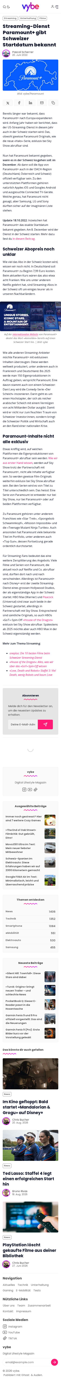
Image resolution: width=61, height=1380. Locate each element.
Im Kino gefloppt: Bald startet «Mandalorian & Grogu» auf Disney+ (26, 1107)
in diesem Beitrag (24, 239)
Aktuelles (9, 1285)
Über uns (9, 1306)
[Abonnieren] (45, 724)
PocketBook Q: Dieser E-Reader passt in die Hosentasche (21, 1004)
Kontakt (8, 1311)
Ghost (25, 1375)
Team (21, 1306)
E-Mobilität (23, 1290)
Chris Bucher (20, 1120)
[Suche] (4, 7)
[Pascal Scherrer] (6, 53)
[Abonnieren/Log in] (52, 6)
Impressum (23, 1311)
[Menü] (56, 7)
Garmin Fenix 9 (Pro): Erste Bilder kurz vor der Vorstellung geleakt (23, 1033)
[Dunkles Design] (8, 7)
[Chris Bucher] (6, 1121)
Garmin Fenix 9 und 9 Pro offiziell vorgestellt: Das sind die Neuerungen (24, 1019)
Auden (38, 1375)
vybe (16, 1371)
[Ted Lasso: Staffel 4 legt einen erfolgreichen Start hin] (30, 1145)
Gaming (8, 1290)
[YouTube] (30, 789)
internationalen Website (25, 334)
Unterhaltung (28, 18)
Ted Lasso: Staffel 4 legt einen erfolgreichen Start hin (28, 1179)
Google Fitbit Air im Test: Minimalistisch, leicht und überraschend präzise (22, 880)
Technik (23, 1285)
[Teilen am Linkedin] (30, 103)
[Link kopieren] (53, 103)
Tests (37, 1290)
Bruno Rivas (19, 1191)
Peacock (47, 597)
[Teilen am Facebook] (19, 103)
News (7, 1094)
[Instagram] (24, 789)
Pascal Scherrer (23, 52)
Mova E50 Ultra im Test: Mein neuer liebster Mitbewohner (20, 848)
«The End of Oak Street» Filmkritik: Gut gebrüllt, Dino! (21, 833)
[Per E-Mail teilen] (42, 103)
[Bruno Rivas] (6, 1192)
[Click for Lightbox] (30, 316)
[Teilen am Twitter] (8, 103)
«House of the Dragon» (38, 620)
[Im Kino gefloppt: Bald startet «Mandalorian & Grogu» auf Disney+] (30, 1073)
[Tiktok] (35, 789)
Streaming (10, 18)
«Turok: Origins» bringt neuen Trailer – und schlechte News (20, 990)
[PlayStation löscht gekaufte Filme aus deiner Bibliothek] (30, 1217)
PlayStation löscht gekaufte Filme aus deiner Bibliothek (29, 1250)
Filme (42, 18)
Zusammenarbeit (39, 1306)
